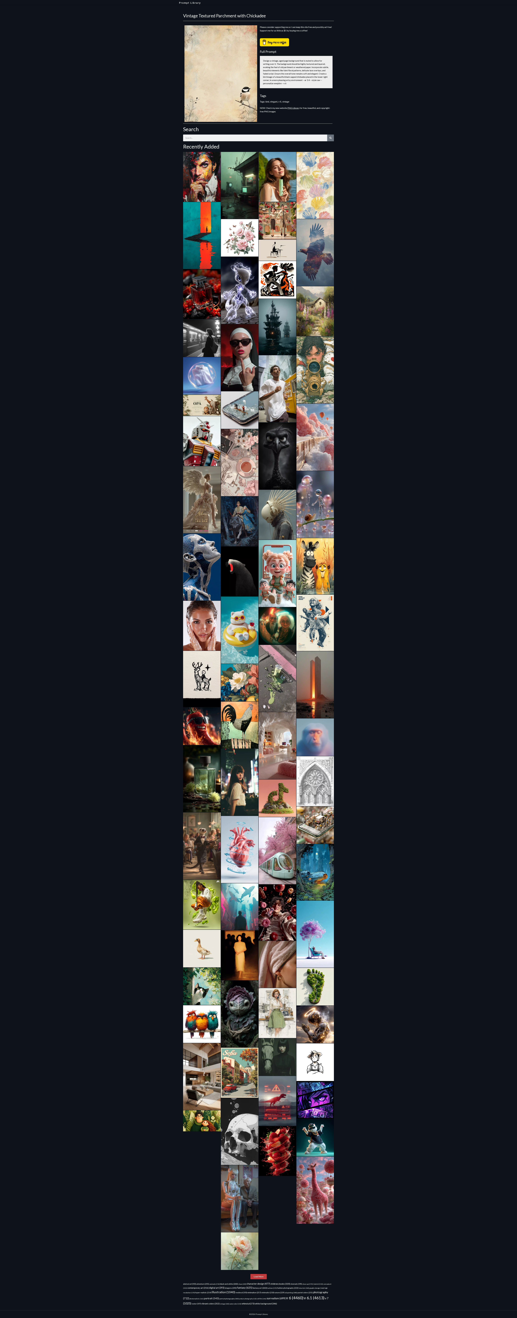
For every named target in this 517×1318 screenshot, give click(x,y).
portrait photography (229, 1299)
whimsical (248, 1304)
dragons (231, 1288)
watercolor (235, 1304)
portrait (211, 1298)
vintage (285, 102)
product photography (248, 1299)
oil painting (291, 1293)
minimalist (267, 1292)
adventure (202, 1284)
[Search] (330, 138)
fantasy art (260, 1288)
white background (266, 1303)
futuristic (304, 1288)
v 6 (279, 102)
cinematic (296, 1284)
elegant (273, 102)
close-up (307, 1284)
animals (214, 1284)
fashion (272, 1288)
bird (267, 102)
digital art (217, 1287)
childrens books (280, 1284)
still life (261, 1299)
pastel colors (305, 1292)
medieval (241, 1292)
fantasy (244, 1287)
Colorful (318, 1284)
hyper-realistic (203, 1292)
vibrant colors (210, 1303)
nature (279, 1292)
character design (258, 1283)
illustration (223, 1292)
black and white (229, 1284)
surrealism (276, 1298)
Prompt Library (190, 3)
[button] (258, 1276)
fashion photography (287, 1288)
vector (196, 1304)
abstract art (189, 1284)
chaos (242, 1284)
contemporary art (198, 1288)
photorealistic (197, 1299)
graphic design (317, 1288)
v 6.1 (314, 1297)
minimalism (254, 1292)
